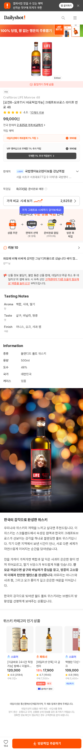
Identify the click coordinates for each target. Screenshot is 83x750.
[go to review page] (79, 247)
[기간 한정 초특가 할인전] (41, 30)
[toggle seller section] (77, 171)
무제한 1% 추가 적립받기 (40, 155)
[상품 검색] (63, 17)
